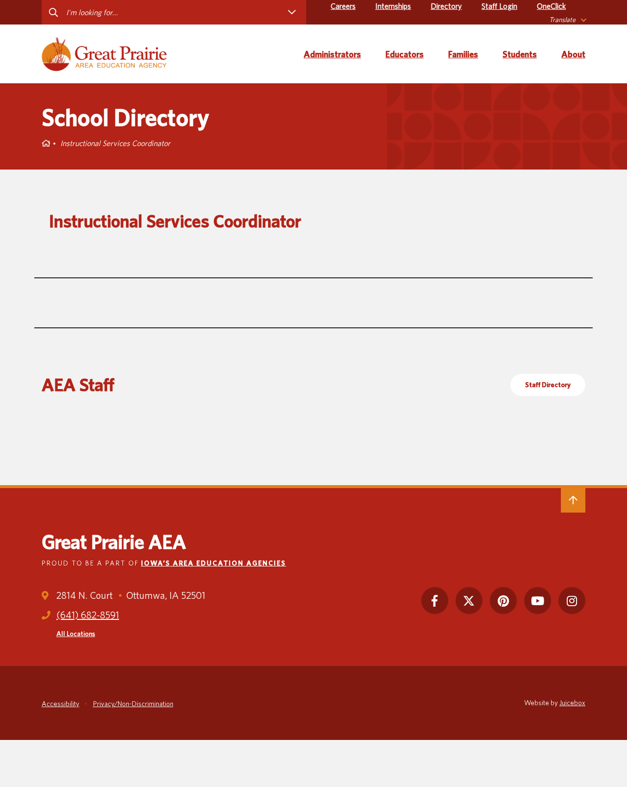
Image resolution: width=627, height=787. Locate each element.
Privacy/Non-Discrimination (133, 704)
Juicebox (572, 703)
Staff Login (499, 6)
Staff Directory (548, 385)
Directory (446, 6)
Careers (343, 6)
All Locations (75, 634)
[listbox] (567, 20)
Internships (393, 6)
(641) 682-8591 (87, 615)
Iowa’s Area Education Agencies (213, 563)
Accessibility (60, 704)
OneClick (551, 6)
